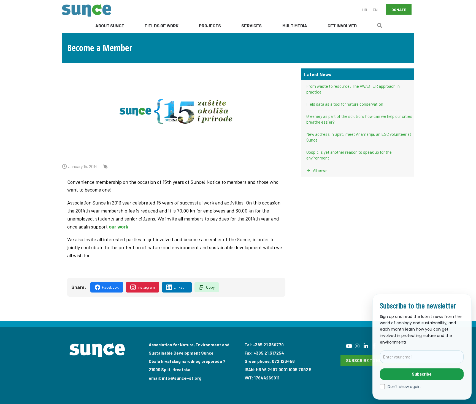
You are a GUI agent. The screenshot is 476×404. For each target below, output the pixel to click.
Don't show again (404, 386)
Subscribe (422, 373)
